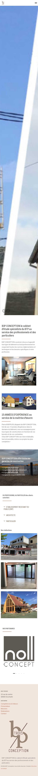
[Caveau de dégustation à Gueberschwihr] (19, 604)
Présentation (5, 706)
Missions (4, 709)
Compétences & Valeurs (9, 704)
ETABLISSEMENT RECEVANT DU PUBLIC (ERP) (16, 508)
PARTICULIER (11, 521)
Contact (3, 713)
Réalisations (5, 711)
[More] (19, 652)
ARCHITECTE (10, 515)
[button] (19, 508)
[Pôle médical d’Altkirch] (19, 546)
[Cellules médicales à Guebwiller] (19, 575)
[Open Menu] (36, 3)
